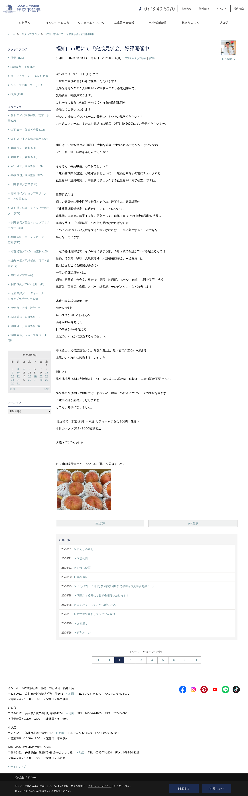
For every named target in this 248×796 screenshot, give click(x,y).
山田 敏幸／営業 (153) (24, 184)
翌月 (47, 389)
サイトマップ (18, 766)
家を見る (24, 22)
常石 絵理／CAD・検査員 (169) (29, 251)
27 (35, 379)
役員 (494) (17, 94)
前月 (12, 389)
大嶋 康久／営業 (135, 58)
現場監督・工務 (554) (23, 66)
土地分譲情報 (157, 22)
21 (41, 376)
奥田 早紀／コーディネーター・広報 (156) (28, 239)
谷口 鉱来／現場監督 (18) (26, 316)
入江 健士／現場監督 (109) (27, 166)
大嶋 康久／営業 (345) (24, 147)
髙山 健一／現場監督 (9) (25, 325)
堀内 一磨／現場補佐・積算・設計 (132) (28, 263)
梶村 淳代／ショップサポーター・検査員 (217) (27, 196)
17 (18, 376)
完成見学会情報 (124, 22)
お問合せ (186, 8)
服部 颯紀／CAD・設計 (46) (27, 284)
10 (18, 372)
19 (29, 376)
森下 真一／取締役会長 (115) (28, 129)
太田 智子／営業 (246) (24, 156)
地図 (71, 693)
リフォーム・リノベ (91, 22)
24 (18, 379)
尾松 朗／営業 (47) (22, 275)
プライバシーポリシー (99, 786)
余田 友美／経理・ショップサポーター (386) (28, 225)
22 (46, 376)
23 (12, 379)
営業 (152, 58)
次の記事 (193, 523)
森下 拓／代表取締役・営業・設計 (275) (28, 118)
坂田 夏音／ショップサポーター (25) (28, 337)
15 (46, 372)
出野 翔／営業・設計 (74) (26, 307)
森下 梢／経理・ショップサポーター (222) (28, 210)
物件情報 (239, 8)
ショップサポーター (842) (26, 85)
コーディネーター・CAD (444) (29, 75)
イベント (222, 8)
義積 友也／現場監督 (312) (27, 175)
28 (41, 379)
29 (46, 379)
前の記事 (100, 523)
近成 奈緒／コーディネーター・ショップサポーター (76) (28, 296)
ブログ (223, 22)
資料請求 (204, 8)
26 (29, 379)
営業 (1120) (17, 57)
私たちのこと (190, 22)
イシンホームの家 (57, 22)
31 (18, 383)
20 (35, 376)
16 (12, 376)
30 (12, 383)
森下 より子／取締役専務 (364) (29, 138)
